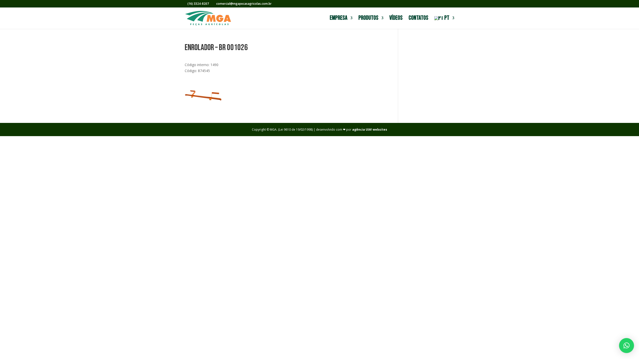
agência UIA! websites (369, 129)
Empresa (338, 18)
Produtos (368, 18)
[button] (626, 345)
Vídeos (396, 18)
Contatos (418, 18)
